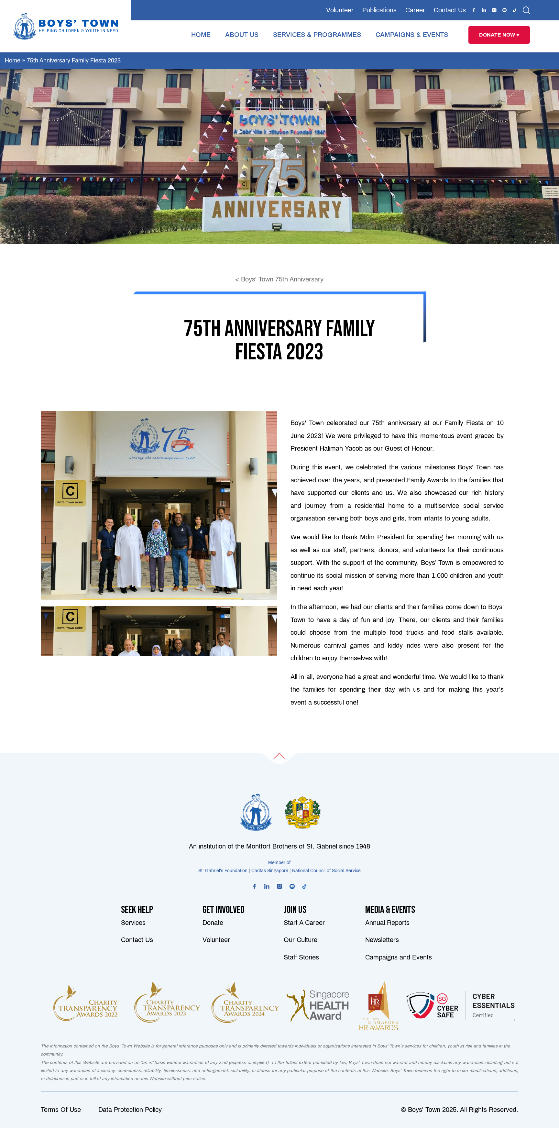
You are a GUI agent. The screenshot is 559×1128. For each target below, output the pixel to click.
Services (133, 922)
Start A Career (304, 922)
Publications (379, 10)
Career (415, 10)
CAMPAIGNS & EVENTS (412, 34)
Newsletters (382, 939)
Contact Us (450, 10)
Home (12, 60)
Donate (213, 922)
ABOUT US (241, 34)
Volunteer (340, 10)
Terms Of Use (61, 1109)
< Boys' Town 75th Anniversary (279, 279)
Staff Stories (301, 957)
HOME (201, 34)
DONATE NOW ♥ (499, 35)
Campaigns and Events (398, 957)
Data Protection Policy (130, 1109)
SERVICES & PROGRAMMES (317, 34)
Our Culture (300, 939)
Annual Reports (387, 922)
